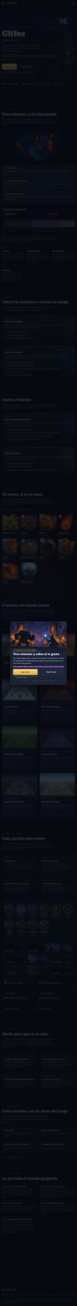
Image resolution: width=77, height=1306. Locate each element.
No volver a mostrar (21, 677)
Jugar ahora (25, 672)
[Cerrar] (63, 624)
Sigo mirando (51, 672)
